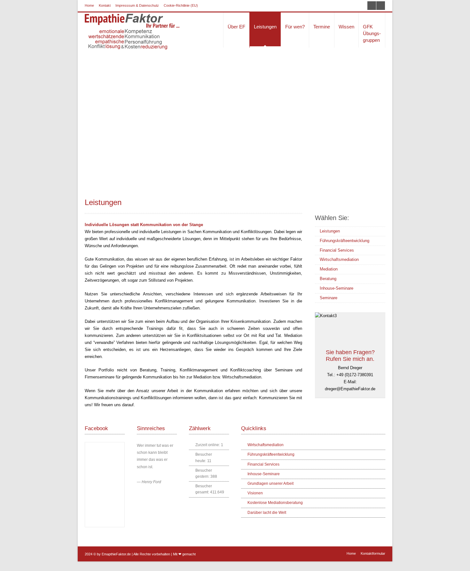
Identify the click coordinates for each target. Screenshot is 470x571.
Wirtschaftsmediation (339, 259)
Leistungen (330, 231)
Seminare (328, 297)
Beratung (328, 278)
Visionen (255, 493)
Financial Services (337, 250)
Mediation (329, 269)
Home (89, 5)
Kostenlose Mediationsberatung (275, 502)
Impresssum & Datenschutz (137, 5)
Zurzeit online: (208, 445)
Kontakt (105, 5)
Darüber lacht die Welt (266, 512)
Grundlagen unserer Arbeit (270, 483)
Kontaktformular (373, 553)
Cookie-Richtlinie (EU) (181, 5)
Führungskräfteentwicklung (344, 240)
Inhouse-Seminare (336, 288)
